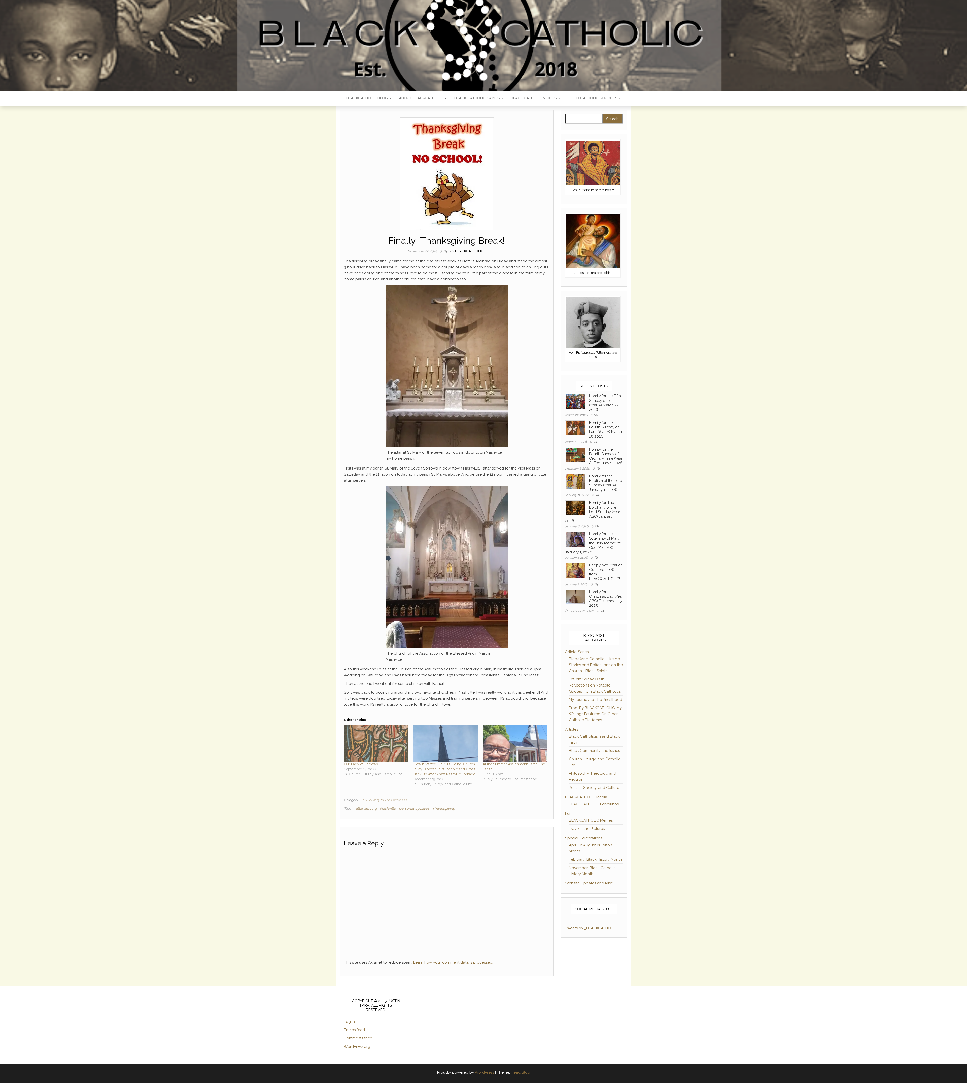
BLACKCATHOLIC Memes (591, 820)
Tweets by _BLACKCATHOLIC (590, 928)
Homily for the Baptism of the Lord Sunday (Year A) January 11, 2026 (605, 483)
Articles (571, 729)
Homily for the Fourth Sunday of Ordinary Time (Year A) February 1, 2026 (606, 456)
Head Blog (520, 1072)
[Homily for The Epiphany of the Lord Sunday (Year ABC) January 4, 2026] (575, 508)
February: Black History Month (595, 859)
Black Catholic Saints (477, 98)
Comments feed (358, 1038)
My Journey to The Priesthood (384, 800)
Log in (349, 1021)
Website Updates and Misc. (589, 883)
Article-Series (577, 651)
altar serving (366, 808)
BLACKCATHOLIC (469, 251)
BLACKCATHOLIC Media (586, 797)
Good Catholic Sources (593, 98)
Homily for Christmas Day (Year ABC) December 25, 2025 (606, 599)
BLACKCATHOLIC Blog (367, 98)
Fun (568, 813)
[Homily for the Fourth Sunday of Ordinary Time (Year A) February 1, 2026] (575, 454)
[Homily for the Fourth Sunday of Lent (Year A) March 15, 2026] (575, 427)
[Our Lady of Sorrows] (376, 743)
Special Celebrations (583, 838)
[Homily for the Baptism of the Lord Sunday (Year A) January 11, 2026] (575, 481)
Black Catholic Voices (534, 98)
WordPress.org (357, 1046)
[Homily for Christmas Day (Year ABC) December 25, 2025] (575, 597)
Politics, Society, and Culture (594, 787)
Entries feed (354, 1030)
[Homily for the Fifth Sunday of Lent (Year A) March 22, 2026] (575, 401)
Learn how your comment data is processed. (453, 962)
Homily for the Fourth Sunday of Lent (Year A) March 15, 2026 (605, 429)
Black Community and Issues (594, 750)
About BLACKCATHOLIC (421, 98)
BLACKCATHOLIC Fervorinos (594, 804)
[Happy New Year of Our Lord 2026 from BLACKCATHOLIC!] (575, 570)
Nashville (388, 808)
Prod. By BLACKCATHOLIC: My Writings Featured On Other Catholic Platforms (595, 714)
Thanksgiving (443, 808)
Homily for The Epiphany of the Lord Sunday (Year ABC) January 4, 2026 (592, 511)
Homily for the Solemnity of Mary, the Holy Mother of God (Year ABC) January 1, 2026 (592, 543)
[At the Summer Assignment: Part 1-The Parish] (515, 743)
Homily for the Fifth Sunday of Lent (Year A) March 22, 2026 (605, 403)
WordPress (484, 1072)
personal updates (414, 808)
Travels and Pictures (587, 828)
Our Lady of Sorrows (361, 764)
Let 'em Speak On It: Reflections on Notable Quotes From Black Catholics (595, 685)
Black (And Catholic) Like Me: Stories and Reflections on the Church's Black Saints (596, 665)
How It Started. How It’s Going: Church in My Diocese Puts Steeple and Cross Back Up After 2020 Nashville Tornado (444, 769)
